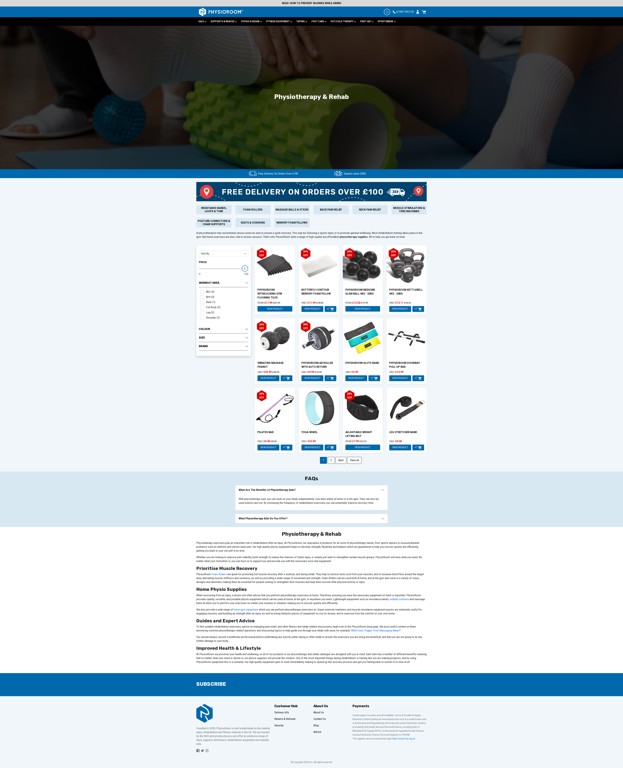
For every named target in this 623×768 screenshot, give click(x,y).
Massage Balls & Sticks (292, 209)
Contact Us (319, 718)
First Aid (365, 21)
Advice (317, 731)
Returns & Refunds (285, 718)
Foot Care (318, 21)
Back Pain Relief (331, 209)
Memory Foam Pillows (291, 222)
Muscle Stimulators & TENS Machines (409, 209)
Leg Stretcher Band (403, 432)
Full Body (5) (213, 307)
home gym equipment (246, 609)
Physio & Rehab (250, 21)
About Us (318, 712)
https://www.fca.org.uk (403, 738)
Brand (203, 346)
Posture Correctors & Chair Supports (214, 222)
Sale (201, 21)
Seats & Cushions (253, 222)
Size (202, 337)
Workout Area (209, 282)
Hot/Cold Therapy (342, 21)
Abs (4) (210, 291)
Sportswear (386, 21)
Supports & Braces (223, 21)
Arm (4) (210, 296)
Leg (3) (210, 312)
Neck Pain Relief (370, 209)
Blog (316, 725)
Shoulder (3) (213, 317)
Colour (204, 329)
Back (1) (210, 302)
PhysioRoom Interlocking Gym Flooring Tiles (269, 293)
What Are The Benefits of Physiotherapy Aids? (267, 489)
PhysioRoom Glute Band (362, 362)
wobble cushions (399, 599)
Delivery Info (281, 712)
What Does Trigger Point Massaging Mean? (375, 630)
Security (279, 725)
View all (354, 460)
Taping (300, 21)
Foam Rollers (253, 209)
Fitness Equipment (278, 21)
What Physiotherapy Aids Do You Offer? (263, 518)
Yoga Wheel (309, 432)
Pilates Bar (265, 432)
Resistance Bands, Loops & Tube (213, 209)
